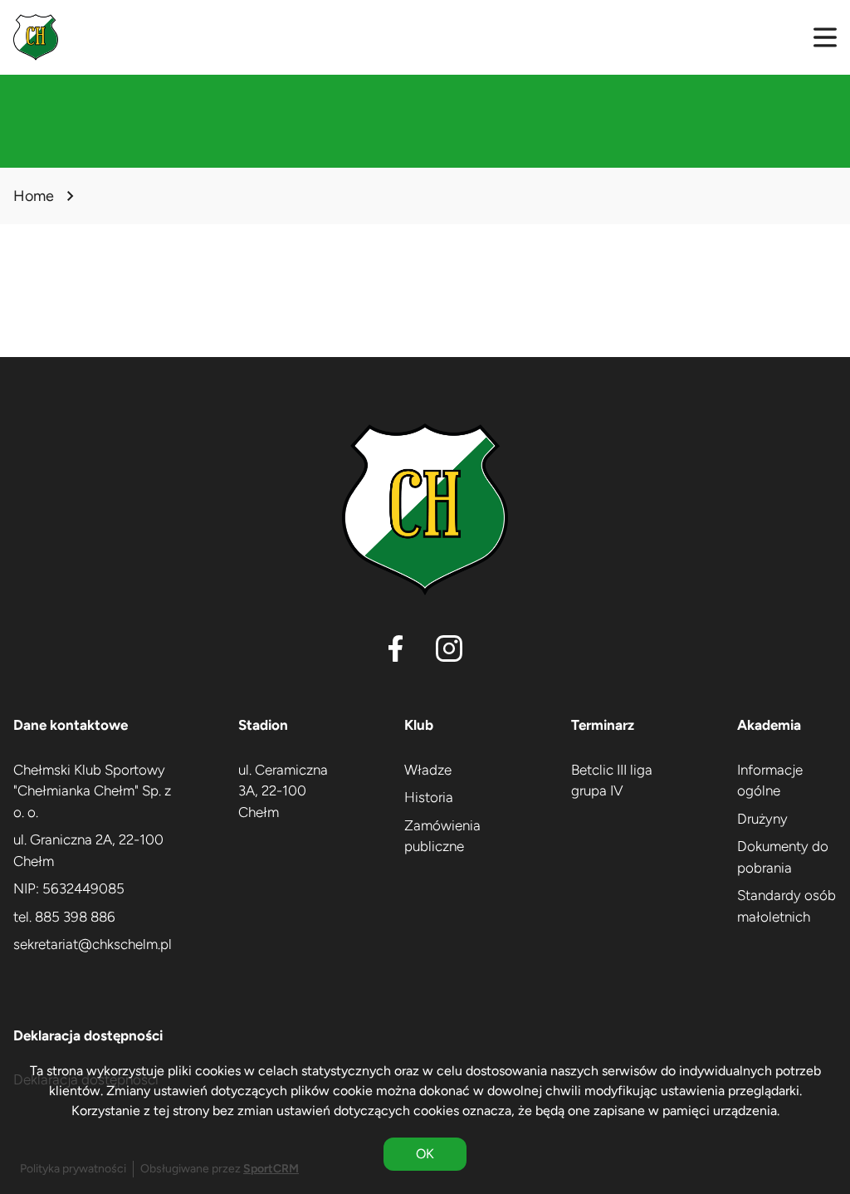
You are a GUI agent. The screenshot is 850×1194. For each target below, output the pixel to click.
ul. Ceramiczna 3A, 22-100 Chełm (283, 790)
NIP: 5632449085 (69, 888)
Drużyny (762, 818)
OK (425, 1154)
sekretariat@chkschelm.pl (92, 944)
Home (33, 196)
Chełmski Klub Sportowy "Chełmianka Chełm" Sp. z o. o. (92, 790)
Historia (428, 797)
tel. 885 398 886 (64, 916)
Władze (428, 769)
